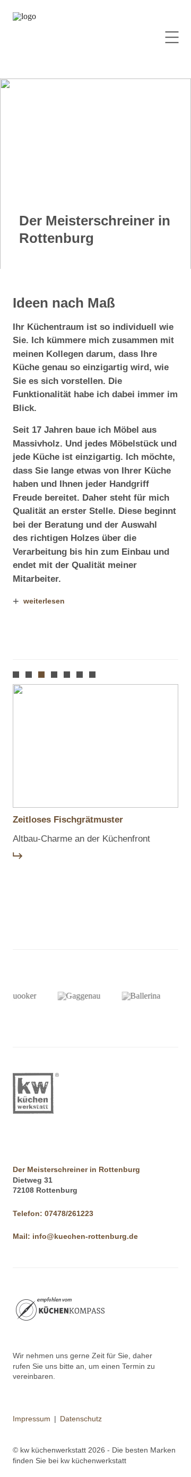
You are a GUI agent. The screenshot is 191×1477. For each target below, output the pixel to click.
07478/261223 (69, 1213)
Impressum (31, 1418)
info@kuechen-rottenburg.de (85, 1236)
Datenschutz (81, 1418)
